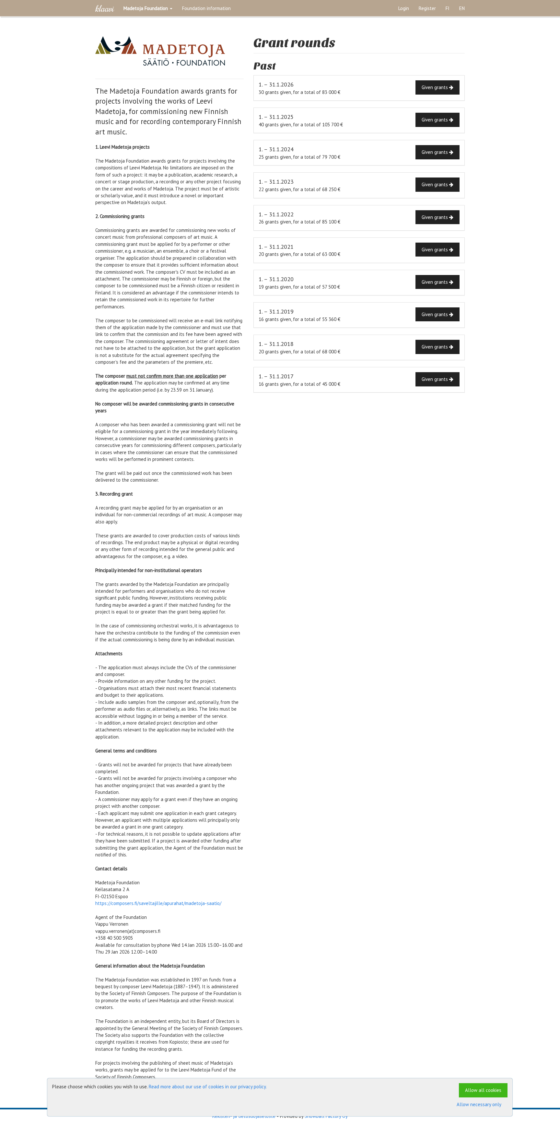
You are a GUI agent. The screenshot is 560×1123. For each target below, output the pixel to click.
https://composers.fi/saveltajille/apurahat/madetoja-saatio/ (158, 903)
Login (403, 8)
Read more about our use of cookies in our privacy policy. (208, 1086)
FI (447, 8)
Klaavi (104, 8)
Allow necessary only (479, 1104)
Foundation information (206, 8)
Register (427, 8)
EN (462, 8)
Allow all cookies (483, 1090)
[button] (148, 8)
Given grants (435, 87)
